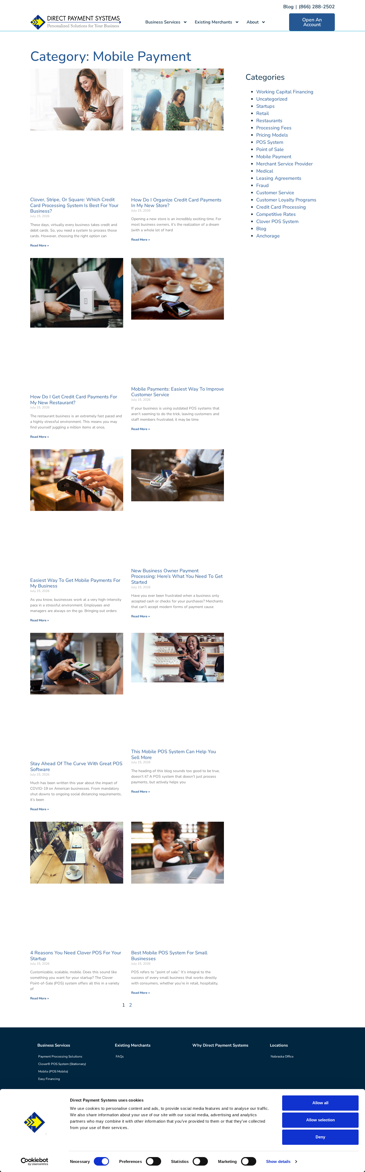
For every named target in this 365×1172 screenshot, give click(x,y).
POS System (269, 142)
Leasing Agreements (278, 178)
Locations (279, 1045)
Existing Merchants (213, 22)
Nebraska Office (282, 1056)
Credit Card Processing (281, 207)
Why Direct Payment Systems (220, 1045)
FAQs (120, 1056)
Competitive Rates (276, 214)
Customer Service (275, 192)
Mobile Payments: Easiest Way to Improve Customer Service (177, 392)
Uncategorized (272, 99)
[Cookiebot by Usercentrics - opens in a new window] (34, 1162)
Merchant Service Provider (284, 164)
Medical (264, 171)
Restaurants (269, 120)
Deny (320, 1137)
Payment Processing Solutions (60, 1056)
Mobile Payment (273, 156)
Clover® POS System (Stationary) (62, 1064)
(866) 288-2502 (317, 6)
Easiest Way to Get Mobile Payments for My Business (75, 583)
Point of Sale (270, 149)
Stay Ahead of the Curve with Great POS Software (76, 766)
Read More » (39, 245)
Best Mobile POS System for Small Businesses (169, 955)
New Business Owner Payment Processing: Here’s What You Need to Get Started (177, 576)
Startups (265, 106)
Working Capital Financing (284, 92)
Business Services (162, 22)
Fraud (262, 185)
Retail (262, 113)
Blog (288, 6)
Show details (278, 1161)
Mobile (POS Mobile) (53, 1071)
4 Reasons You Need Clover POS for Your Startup (75, 955)
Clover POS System (277, 221)
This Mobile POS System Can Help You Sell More (173, 754)
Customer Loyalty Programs (286, 200)
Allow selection (320, 1120)
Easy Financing (49, 1079)
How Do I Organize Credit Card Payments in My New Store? (176, 203)
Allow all (320, 1103)
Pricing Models (272, 135)
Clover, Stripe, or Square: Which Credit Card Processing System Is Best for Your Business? (74, 205)
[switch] (153, 1161)
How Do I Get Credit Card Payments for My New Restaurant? (73, 400)
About (253, 22)
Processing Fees (274, 128)
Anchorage (268, 236)
